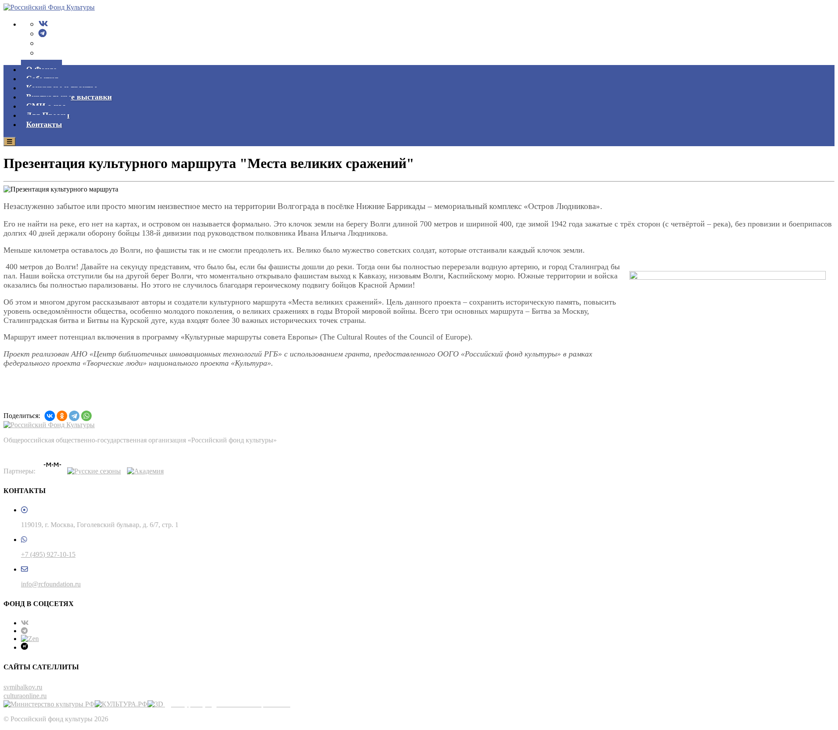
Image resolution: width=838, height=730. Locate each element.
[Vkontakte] (43, 23)
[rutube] (24, 647)
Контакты (44, 124)
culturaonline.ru (25, 695)
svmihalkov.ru (22, 687)
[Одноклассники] (62, 416)
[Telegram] (42, 33)
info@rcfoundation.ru (51, 584)
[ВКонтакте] (50, 416)
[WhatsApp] (86, 416)
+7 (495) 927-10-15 (48, 554)
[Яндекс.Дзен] (30, 638)
